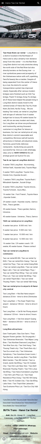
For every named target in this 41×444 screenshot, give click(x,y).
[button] (2, 3)
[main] (20, 27)
